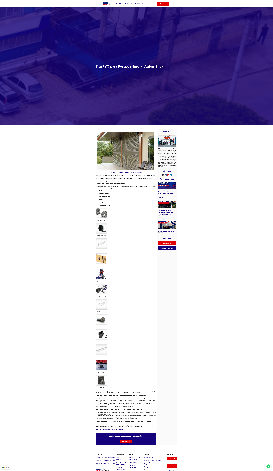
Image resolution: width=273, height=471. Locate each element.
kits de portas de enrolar (125, 391)
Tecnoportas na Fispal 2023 (166, 231)
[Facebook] (166, 175)
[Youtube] (168, 175)
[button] (149, 4)
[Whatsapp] (268, 466)
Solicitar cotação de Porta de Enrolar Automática (110, 429)
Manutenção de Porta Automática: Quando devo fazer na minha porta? (165, 212)
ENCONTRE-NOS (139, 3)
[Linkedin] (171, 175)
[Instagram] (163, 175)
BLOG (132, 3)
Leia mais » (160, 197)
